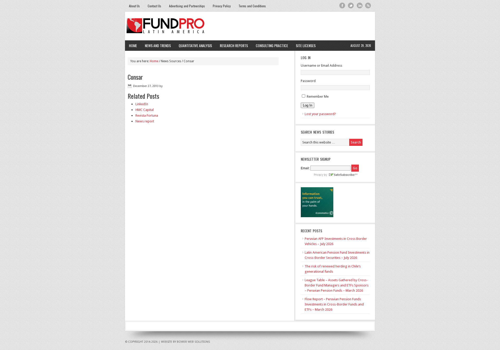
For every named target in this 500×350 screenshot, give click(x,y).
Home (133, 45)
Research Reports (234, 45)
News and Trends (156, 45)
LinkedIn (141, 104)
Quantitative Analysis (193, 45)
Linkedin (359, 6)
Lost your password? (320, 114)
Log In (307, 105)
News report (144, 121)
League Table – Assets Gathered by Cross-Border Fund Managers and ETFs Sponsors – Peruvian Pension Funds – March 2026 (336, 285)
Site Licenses (304, 45)
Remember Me (318, 96)
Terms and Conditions (252, 6)
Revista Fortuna (146, 115)
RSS (368, 6)
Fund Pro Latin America (250, 26)
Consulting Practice (270, 45)
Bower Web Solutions (193, 341)
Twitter (351, 6)
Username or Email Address (321, 65)
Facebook (342, 6)
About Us (134, 6)
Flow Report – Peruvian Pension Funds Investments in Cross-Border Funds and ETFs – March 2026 (334, 304)
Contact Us (154, 6)
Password (308, 81)
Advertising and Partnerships (187, 6)
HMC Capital (144, 110)
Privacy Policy (222, 6)
